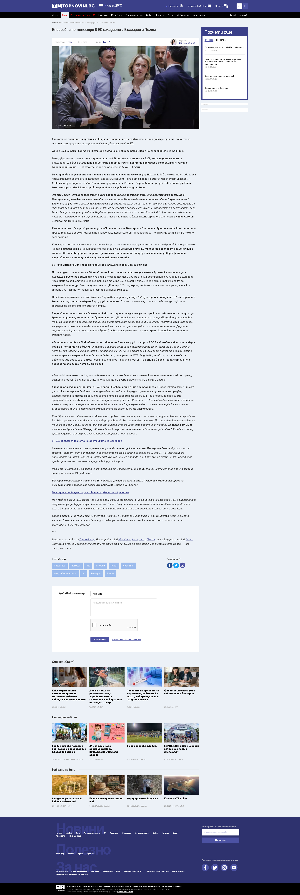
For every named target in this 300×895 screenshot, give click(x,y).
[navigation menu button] (101, 5)
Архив (80, 854)
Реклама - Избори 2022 (133, 871)
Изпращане (100, 639)
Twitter (214, 867)
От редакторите (134, 15)
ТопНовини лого (73, 6)
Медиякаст (116, 15)
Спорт (171, 15)
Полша (110, 573)
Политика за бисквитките (158, 871)
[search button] (245, 6)
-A (109, 42)
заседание (59, 565)
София (149, 15)
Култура (160, 15)
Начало (59, 833)
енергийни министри (65, 573)
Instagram (224, 867)
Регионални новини (80, 15)
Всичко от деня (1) (239, 15)
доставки (128, 565)
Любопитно (183, 15)
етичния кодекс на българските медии (165, 886)
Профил (90, 854)
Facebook (205, 867)
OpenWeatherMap (125, 891)
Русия (114, 565)
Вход (239, 6)
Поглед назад (198, 15)
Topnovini (60, 888)
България (96, 573)
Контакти (95, 871)
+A (104, 42)
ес (84, 573)
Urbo (118, 871)
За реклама (107, 871)
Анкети (71, 854)
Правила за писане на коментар (126, 639)
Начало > (56, 22)
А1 (94, 15)
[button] (175, 6)
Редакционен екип (79, 871)
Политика (103, 15)
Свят (64, 15)
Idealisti (55, 15)
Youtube (234, 867)
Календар (60, 854)
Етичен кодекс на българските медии (72, 874)
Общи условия (178, 871)
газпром (100, 565)
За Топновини (62, 871)
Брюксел (76, 565)
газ (88, 565)
